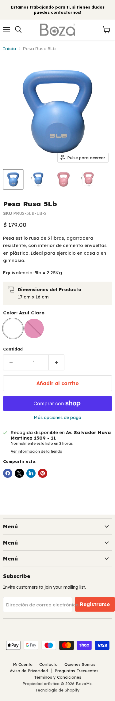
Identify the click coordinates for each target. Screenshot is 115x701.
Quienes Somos (79, 664)
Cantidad (13, 349)
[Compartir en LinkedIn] (31, 473)
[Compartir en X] (19, 473)
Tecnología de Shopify (57, 690)
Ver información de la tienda (36, 451)
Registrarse (95, 604)
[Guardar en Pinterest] (42, 473)
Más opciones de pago (57, 417)
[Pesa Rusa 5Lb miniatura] (13, 179)
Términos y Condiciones (57, 677)
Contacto (48, 664)
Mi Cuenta (23, 664)
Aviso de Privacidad (29, 670)
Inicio (9, 48)
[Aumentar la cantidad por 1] (56, 362)
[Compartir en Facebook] (7, 473)
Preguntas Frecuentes (76, 670)
